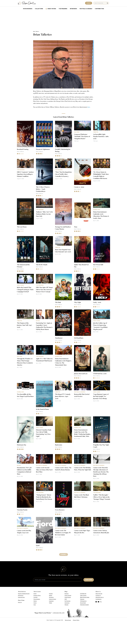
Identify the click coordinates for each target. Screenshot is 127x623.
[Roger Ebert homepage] (27, 3)
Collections (39, 8)
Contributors (99, 8)
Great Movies (51, 8)
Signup (88, 3)
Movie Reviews (27, 8)
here (89, 107)
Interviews (73, 8)
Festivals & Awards (86, 8)
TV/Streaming (63, 8)
